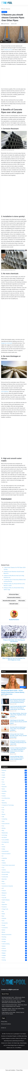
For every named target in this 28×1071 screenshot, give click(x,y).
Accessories (5, 923)
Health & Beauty (6, 899)
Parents (4, 895)
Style (3, 821)
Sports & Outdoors (6, 853)
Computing (4, 819)
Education (4, 786)
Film (3, 911)
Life (3, 779)
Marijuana (4, 893)
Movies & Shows (6, 872)
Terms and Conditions (6, 1023)
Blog (3, 830)
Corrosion (22, 600)
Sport (3, 800)
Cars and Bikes (5, 839)
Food (3, 809)
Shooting (4, 936)
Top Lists (4, 897)
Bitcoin (3, 932)
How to (3, 883)
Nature (3, 929)
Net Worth (4, 837)
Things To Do (5, 909)
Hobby (3, 849)
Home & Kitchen (5, 823)
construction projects (10, 600)
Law (3, 807)
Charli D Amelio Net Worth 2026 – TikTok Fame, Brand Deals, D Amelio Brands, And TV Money (18, 708)
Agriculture (4, 904)
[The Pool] (7, 2)
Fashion (4, 795)
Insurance (4, 906)
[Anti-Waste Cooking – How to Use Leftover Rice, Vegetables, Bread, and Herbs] (5, 715)
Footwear (4, 950)
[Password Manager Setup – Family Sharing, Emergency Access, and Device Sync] (5, 758)
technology (4, 835)
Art (2, 856)
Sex (3, 844)
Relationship (5, 832)
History (3, 957)
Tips (3, 812)
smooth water (14, 603)
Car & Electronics (6, 798)
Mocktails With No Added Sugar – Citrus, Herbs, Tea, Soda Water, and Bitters (18, 728)
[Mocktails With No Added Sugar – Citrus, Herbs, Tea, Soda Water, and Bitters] (5, 729)
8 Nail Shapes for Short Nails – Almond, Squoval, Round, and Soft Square (18, 722)
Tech (3, 782)
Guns (3, 920)
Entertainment (5, 851)
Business (8, 8)
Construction (5, 876)
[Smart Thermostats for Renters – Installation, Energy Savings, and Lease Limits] (5, 743)
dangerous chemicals (6, 343)
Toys (3, 867)
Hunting (4, 939)
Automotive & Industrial (7, 886)
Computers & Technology (8, 805)
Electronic (4, 879)
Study (3, 902)
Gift (3, 888)
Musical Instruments (6, 934)
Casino (3, 777)
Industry (4, 869)
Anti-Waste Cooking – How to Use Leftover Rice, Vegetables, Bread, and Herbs (18, 715)
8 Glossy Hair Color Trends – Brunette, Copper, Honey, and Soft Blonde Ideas (18, 735)
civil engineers (5, 391)
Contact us (3, 1027)
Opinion (3, 946)
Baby (3, 881)
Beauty (3, 814)
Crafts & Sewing (5, 943)
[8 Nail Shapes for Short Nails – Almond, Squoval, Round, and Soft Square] (5, 722)
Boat (3, 916)
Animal (3, 846)
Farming (4, 960)
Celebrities (4, 858)
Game (3, 788)
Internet (4, 890)
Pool (3, 825)
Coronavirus (5, 927)
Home (3, 8)
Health (3, 775)
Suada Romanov (6, 23)
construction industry (14, 597)
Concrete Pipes (14, 594)
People (3, 925)
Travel (3, 784)
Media (3, 913)
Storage (4, 941)
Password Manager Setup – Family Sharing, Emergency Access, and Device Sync (17, 758)
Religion (4, 953)
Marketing (4, 802)
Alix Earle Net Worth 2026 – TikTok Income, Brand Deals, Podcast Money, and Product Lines (12, 692)
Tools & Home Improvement (8, 865)
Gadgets (4, 955)
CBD (3, 816)
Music (3, 860)
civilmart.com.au (8, 49)
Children (4, 862)
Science (4, 948)
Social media (5, 874)
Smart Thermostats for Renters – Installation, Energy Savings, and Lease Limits (18, 742)
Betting (3, 828)
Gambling (4, 791)
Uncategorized (5, 842)
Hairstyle (4, 918)
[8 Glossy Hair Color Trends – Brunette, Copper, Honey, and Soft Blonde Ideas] (5, 736)
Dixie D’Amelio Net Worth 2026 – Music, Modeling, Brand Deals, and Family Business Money (18, 701)
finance (3, 793)
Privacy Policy (4, 1021)
